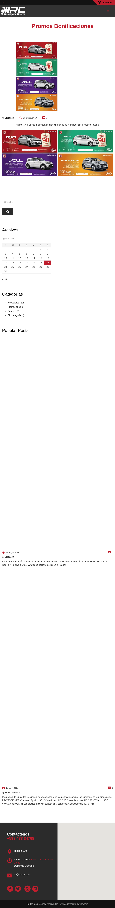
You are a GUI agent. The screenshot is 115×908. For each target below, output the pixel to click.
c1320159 (9, 118)
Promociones (14, 307)
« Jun (5, 279)
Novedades (13, 302)
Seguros (12, 311)
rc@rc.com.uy (22, 874)
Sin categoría (14, 315)
